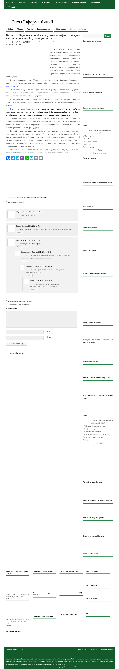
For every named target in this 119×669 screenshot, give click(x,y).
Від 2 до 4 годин (91, 139)
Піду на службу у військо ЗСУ (95, 437)
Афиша (20, 29)
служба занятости (14, 121)
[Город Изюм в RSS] (59, 654)
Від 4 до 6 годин (91, 142)
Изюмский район (13, 197)
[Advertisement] (43, 178)
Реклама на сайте (82, 649)
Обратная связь (93, 649)
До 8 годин (89, 144)
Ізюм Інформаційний (14, 42)
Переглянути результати (100, 153)
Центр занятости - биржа (39, 197)
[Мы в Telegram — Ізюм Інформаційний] (98, 607)
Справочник (61, 2)
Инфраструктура (78, 2)
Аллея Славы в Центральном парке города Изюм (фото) (17, 596)
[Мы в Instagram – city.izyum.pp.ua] (98, 579)
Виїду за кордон (90, 429)
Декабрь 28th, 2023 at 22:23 (30, 240)
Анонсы (35, 42)
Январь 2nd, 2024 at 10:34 (43, 266)
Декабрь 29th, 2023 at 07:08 (31, 226)
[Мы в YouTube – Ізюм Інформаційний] (98, 621)
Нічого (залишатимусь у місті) (96, 426)
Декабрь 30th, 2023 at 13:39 (41, 252)
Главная (9, 2)
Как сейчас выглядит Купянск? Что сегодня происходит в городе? (17, 621)
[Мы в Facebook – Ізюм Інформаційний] (98, 593)
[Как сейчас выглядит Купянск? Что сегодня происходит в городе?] (21, 617)
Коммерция (46, 2)
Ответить (19, 218)
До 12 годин (89, 147)
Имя (48, 331)
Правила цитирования (106, 649)
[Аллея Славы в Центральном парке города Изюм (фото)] (21, 592)
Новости (21, 2)
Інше (87, 440)
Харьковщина (28, 197)
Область (82, 29)
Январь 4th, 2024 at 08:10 (45, 280)
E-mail (49, 337)
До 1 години (89, 136)
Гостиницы (95, 2)
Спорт (72, 29)
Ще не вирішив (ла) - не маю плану (97, 434)
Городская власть (44, 29)
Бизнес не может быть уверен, (23, 109)
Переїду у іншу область (93, 432)
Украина (20, 197)
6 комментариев (57, 42)
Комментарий (11, 308)
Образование (61, 29)
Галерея (30, 29)
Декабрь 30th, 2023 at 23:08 (32, 212)
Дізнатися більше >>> (70, 667)
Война (10, 29)
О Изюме (33, 2)
